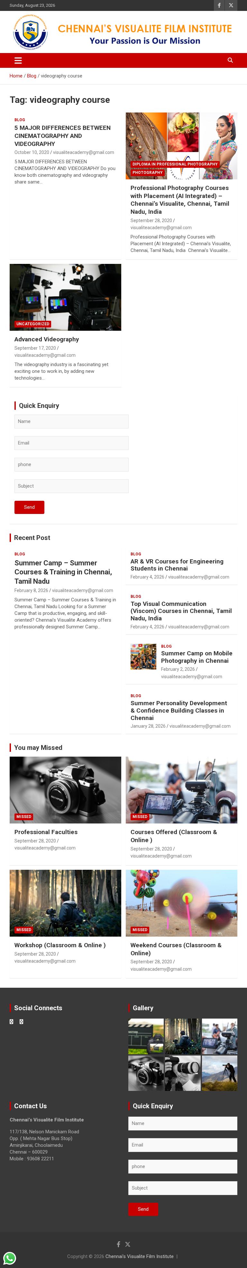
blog (19, 120)
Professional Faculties (46, 832)
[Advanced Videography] (65, 297)
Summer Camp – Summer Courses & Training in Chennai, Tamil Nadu (63, 572)
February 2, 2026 (178, 669)
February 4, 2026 (147, 577)
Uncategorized (32, 324)
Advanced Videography (46, 339)
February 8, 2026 (31, 590)
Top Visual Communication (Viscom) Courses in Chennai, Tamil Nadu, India (181, 611)
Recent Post (32, 538)
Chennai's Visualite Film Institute (139, 1256)
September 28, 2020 (151, 220)
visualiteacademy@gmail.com (83, 152)
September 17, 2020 (35, 348)
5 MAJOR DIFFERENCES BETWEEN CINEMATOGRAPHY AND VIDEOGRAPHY (62, 135)
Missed (23, 816)
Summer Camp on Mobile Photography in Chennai (197, 657)
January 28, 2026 (148, 726)
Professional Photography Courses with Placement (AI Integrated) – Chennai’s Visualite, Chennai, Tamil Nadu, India (180, 199)
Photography (148, 172)
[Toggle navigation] (18, 60)
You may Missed (38, 747)
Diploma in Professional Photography (175, 164)
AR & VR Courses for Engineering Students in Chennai (177, 565)
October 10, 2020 (31, 152)
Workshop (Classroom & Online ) (60, 945)
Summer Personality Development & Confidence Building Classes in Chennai (179, 710)
